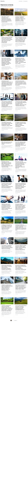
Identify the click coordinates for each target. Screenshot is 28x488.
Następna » (15, 320)
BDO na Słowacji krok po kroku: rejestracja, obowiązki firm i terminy (6, 143)
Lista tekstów (20, 1)
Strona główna (25, 1)
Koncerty (2, 1)
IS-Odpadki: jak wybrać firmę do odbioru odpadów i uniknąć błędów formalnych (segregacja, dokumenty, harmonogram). (20, 124)
